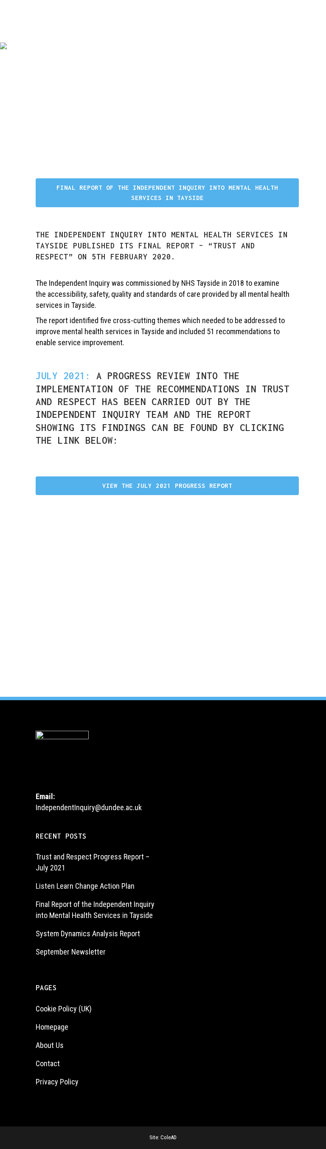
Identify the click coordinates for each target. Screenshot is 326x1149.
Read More (196, 649)
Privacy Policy (57, 1081)
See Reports (62, 654)
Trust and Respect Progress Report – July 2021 (92, 862)
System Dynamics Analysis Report (88, 933)
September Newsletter (71, 951)
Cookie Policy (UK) (64, 1008)
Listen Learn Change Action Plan (85, 885)
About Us (50, 1045)
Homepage (52, 1026)
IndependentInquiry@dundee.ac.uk (89, 807)
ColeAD (168, 1137)
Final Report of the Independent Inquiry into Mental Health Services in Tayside (167, 192)
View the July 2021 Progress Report (167, 485)
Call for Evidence (129, 654)
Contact (48, 1063)
